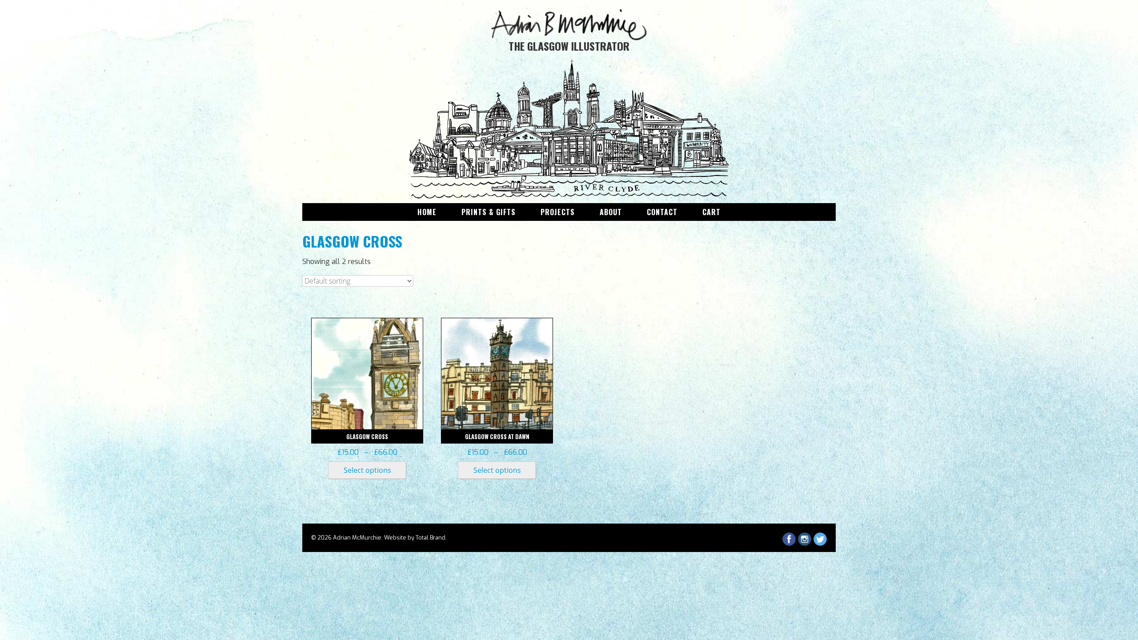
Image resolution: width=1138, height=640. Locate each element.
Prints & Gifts (488, 212)
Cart (711, 212)
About (611, 212)
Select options (367, 470)
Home (427, 212)
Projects (558, 212)
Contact (662, 212)
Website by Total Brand (414, 537)
